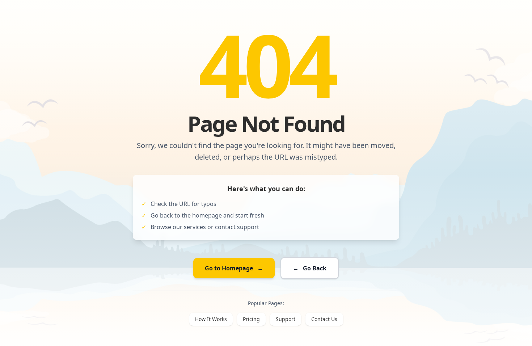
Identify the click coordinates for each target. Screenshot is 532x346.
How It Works (211, 319)
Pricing (251, 319)
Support (285, 319)
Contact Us (324, 319)
